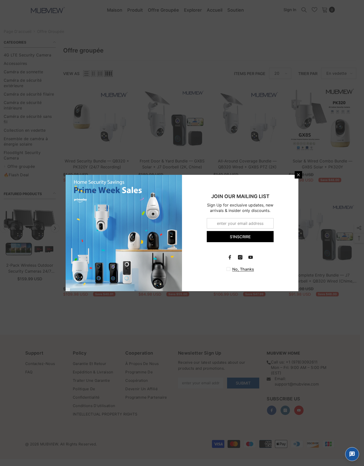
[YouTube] (250, 257)
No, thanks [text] (243, 269)
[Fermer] (298, 175)
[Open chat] (352, 454)
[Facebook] (230, 257)
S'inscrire (240, 236)
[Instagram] (240, 257)
